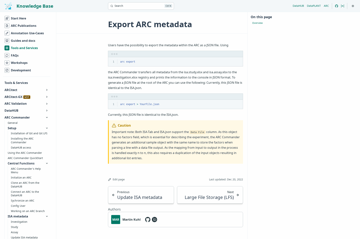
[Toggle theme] (353, 6)
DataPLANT (314, 5)
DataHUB (298, 5)
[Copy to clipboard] (238, 61)
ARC (326, 5)
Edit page (119, 179)
